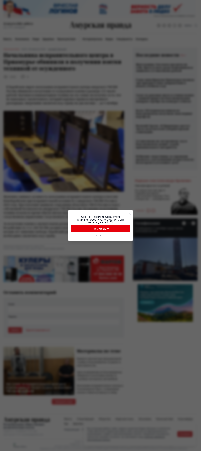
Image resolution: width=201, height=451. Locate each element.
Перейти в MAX (100, 228)
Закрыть (100, 235)
